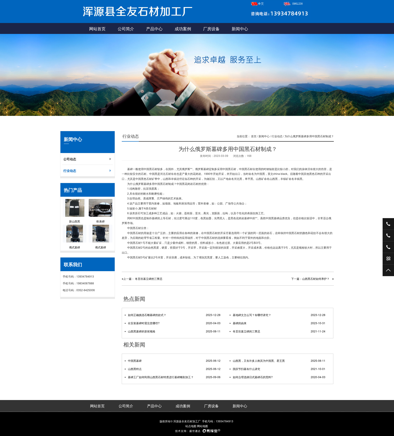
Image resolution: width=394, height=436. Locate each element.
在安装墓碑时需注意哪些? (174, 323)
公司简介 (126, 28)
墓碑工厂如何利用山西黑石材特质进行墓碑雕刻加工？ (174, 377)
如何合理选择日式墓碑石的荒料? (279, 377)
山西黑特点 (174, 369)
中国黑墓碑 (174, 360)
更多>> (326, 299)
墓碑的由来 (279, 323)
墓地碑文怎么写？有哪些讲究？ (279, 315)
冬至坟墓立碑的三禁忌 (279, 331)
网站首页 (97, 28)
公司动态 (69, 159)
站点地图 (190, 426)
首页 (254, 136)
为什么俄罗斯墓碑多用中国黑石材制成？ (309, 136)
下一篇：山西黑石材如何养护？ (311, 278)
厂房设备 (211, 28)
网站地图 (202, 426)
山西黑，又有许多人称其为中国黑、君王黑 (279, 360)
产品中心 (154, 28)
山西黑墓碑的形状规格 (174, 331)
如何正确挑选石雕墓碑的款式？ (174, 315)
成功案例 (183, 28)
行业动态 (69, 170)
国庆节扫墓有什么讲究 (279, 369)
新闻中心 (240, 28)
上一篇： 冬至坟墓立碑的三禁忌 (142, 278)
